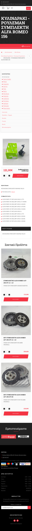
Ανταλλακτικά (8, 52)
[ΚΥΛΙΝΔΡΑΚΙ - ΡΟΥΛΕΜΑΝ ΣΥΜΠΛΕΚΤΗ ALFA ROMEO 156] (16, 152)
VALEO (13, 192)
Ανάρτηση (5, 96)
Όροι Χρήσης (4, 466)
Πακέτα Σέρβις (7, 79)
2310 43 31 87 (6, 2)
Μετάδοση (17, 52)
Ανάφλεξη (6, 84)
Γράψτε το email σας (16, 504)
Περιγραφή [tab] (7, 228)
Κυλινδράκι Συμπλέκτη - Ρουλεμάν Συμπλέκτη (13, 56)
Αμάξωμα (5, 103)
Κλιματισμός (6, 108)
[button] (3, 8)
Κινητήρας (6, 101)
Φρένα (5, 91)
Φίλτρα (5, 81)
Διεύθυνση (6, 98)
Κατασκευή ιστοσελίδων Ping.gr (9, 468)
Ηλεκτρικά (6, 106)
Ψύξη (4, 89)
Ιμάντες (5, 86)
